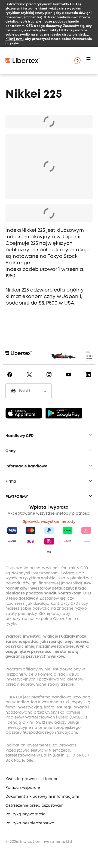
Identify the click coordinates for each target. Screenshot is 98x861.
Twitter (30, 378)
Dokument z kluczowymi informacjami (42, 796)
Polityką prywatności (26, 814)
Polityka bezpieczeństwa (29, 823)
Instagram (50, 378)
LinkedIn (89, 378)
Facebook (10, 378)
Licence (51, 779)
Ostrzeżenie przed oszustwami (35, 805)
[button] (89, 60)
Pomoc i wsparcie (22, 787)
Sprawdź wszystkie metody (49, 521)
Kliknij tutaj (14, 38)
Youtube (69, 378)
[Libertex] (38, 60)
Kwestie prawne (21, 779)
